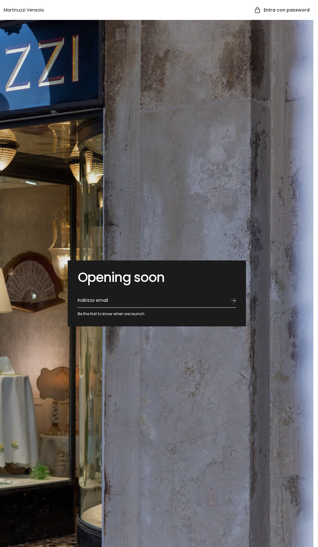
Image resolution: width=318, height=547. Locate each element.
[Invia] (233, 300)
